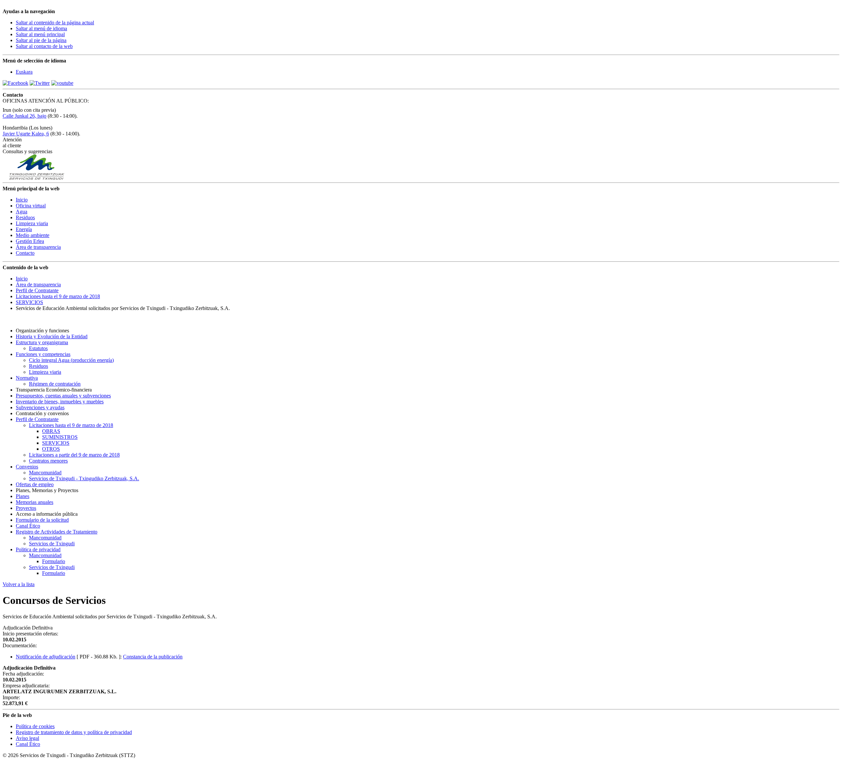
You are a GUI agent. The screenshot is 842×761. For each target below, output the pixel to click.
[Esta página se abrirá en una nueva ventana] (15, 83)
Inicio (22, 278)
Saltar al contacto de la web (44, 46)
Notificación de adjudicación (45, 656)
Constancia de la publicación (153, 656)
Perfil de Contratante (37, 290)
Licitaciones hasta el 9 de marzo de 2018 (58, 296)
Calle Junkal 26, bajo (24, 116)
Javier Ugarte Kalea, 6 (26, 133)
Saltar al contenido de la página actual (55, 22)
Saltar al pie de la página (41, 40)
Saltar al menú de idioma (41, 28)
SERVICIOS (29, 302)
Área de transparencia (38, 284)
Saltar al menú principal (40, 34)
